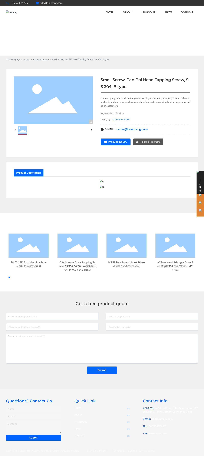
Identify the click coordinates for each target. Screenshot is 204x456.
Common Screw (41, 59)
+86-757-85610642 (157, 433)
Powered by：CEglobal (125, 451)
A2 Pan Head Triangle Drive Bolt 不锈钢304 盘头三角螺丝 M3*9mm (175, 266)
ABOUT (78, 415)
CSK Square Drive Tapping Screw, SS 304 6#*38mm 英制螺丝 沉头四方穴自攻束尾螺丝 (77, 266)
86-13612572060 (20, 2)
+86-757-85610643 (157, 426)
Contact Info (155, 400)
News (77, 428)
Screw (26, 59)
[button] (6, 277)
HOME (78, 408)
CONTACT (80, 435)
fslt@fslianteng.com (51, 2)
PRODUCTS (81, 422)
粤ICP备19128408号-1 (97, 451)
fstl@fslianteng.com (162, 419)
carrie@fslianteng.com (132, 129)
